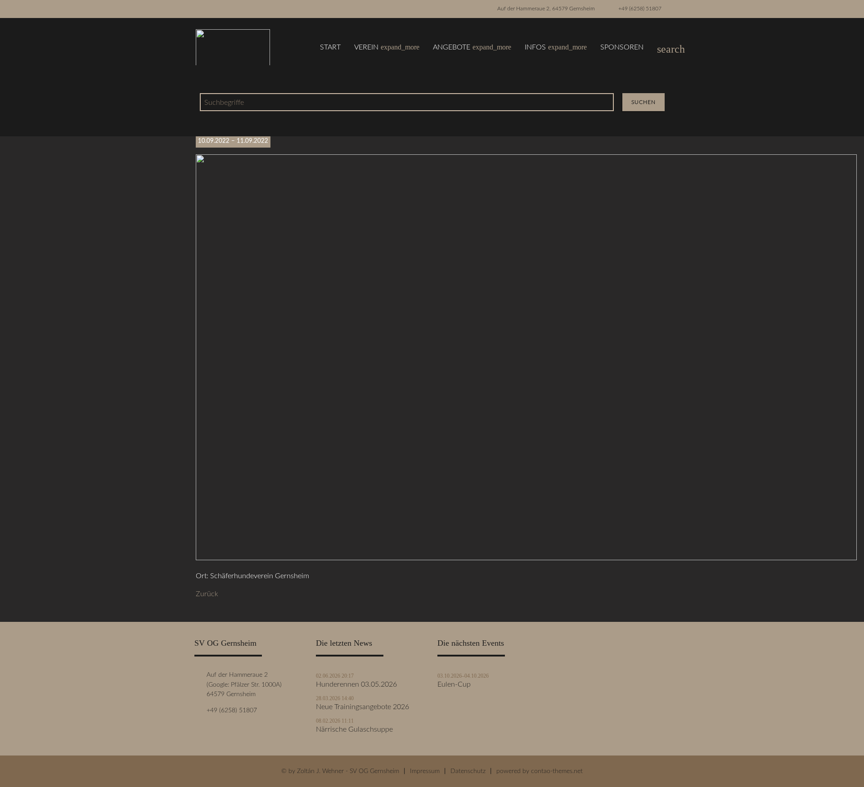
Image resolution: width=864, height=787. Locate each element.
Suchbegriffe (224, 102)
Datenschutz (468, 771)
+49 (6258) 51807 (640, 8)
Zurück (207, 594)
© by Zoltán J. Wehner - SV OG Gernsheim (340, 771)
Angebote (472, 47)
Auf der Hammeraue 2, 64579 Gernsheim (546, 8)
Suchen (643, 102)
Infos (556, 47)
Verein (386, 47)
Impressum (425, 771)
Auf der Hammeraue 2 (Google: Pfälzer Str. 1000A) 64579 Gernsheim (242, 684)
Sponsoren (622, 47)
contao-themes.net (557, 771)
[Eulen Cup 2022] (526, 558)
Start (330, 47)
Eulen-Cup (454, 684)
